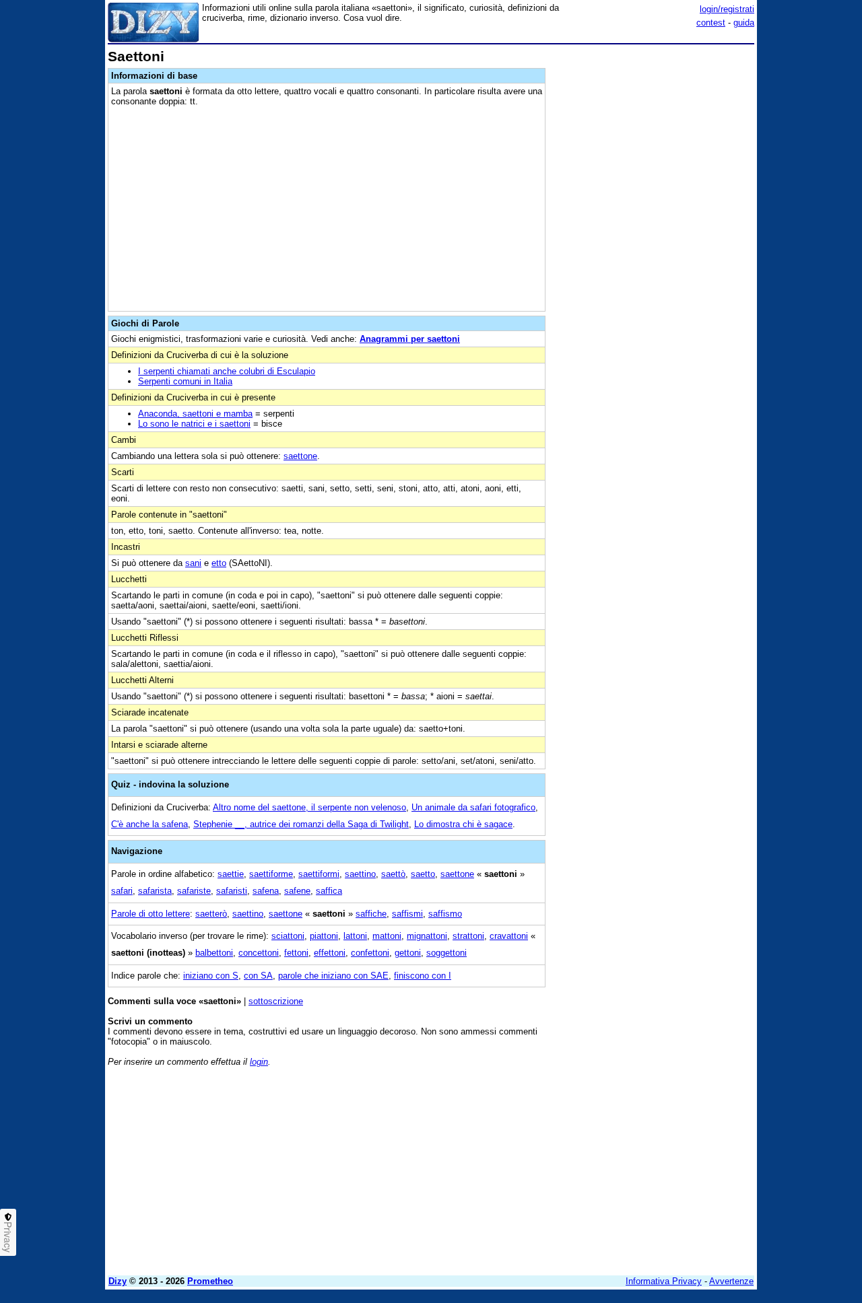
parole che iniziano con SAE (333, 976)
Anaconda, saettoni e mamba (195, 414)
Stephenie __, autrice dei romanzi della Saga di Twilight (301, 824)
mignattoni (427, 936)
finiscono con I (422, 976)
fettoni (296, 953)
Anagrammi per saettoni (410, 339)
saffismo (445, 914)
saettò (393, 874)
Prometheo (210, 1281)
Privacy (8, 1237)
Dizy (117, 1281)
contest (710, 22)
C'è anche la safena (149, 824)
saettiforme (271, 874)
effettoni (329, 953)
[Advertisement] (653, 251)
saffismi (407, 914)
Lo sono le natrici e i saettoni (194, 424)
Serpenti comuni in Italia (185, 381)
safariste (194, 891)
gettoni (408, 953)
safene (297, 891)
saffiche (371, 914)
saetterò (211, 914)
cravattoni (509, 936)
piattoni (324, 936)
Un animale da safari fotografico (473, 807)
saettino (360, 874)
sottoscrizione (275, 1001)
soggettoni (446, 953)
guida (743, 22)
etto (218, 563)
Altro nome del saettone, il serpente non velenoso (309, 807)
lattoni (355, 936)
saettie (231, 874)
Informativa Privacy (664, 1281)
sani (193, 563)
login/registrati (727, 9)
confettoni (370, 953)
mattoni (386, 936)
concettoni (258, 953)
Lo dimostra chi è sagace (463, 824)
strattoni (468, 936)
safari (122, 891)
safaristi (231, 891)
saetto (423, 874)
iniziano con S (210, 976)
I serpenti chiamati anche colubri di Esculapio (226, 371)
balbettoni (214, 953)
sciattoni (287, 936)
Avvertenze (731, 1281)
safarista (155, 891)
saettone (300, 456)
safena (266, 891)
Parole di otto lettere (150, 914)
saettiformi (318, 874)
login (259, 1062)
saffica (329, 891)
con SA (258, 976)
